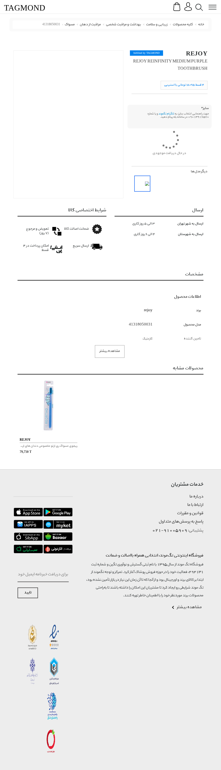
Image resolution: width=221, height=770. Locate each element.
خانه (201, 24)
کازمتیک (148, 339)
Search (198, 3)
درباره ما (196, 497)
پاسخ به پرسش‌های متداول (181, 522)
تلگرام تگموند (166, 114)
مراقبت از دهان (90, 24)
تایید (28, 593)
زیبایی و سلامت (157, 24)
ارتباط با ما (195, 505)
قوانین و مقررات (190, 513)
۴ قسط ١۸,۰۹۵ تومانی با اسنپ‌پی (184, 85)
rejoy (197, 53)
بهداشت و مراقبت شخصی (123, 24)
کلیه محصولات (183, 24)
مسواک (70, 24)
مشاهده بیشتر (109, 351)
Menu (210, 3)
